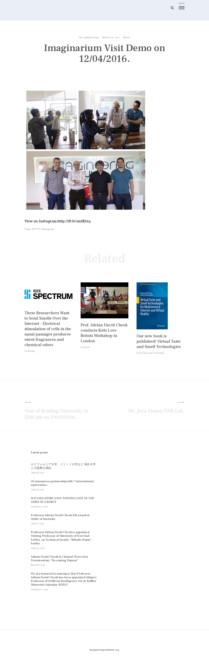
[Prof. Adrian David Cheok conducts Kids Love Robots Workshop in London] (105, 317)
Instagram (47, 229)
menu (182, 3)
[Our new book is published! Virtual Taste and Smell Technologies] (152, 328)
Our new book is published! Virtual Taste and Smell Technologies (159, 341)
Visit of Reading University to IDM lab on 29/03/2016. (56, 414)
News (126, 37)
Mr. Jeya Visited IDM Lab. (156, 411)
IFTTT (36, 229)
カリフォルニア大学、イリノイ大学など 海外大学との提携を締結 (63, 466)
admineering (91, 37)
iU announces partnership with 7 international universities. (62, 483)
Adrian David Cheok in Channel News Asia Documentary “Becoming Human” (59, 558)
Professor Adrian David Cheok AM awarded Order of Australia (60, 517)
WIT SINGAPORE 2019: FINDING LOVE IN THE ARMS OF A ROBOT (62, 500)
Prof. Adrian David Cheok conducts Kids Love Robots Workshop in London (104, 333)
